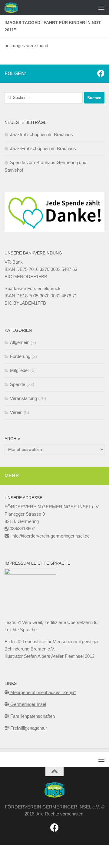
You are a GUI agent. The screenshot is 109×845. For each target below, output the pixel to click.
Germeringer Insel (27, 704)
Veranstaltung (23, 398)
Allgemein (19, 342)
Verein (16, 412)
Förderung (20, 356)
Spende (17, 384)
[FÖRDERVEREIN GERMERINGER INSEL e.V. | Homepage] (13, 7)
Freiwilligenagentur (28, 728)
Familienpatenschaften (32, 716)
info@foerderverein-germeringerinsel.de (50, 535)
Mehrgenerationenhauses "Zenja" (42, 692)
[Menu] (101, 7)
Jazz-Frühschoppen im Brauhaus (43, 148)
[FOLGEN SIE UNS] (100, 73)
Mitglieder (19, 370)
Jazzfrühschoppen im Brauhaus (41, 134)
